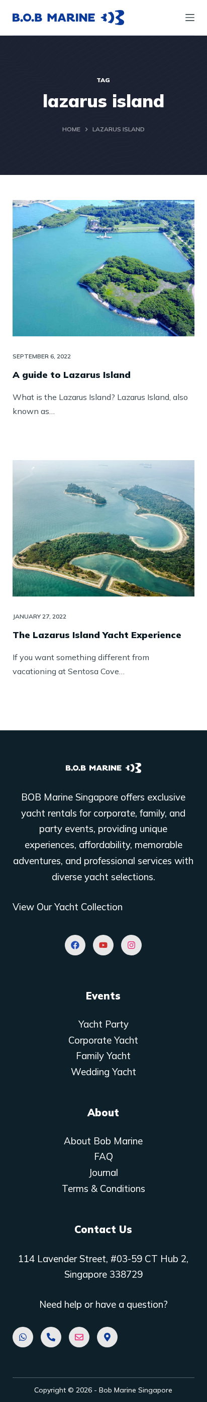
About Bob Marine (103, 1141)
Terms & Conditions (103, 1188)
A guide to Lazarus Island (72, 374)
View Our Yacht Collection (68, 907)
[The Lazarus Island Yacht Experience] (104, 528)
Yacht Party (103, 1024)
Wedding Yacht (103, 1072)
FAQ (103, 1156)
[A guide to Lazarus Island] (104, 268)
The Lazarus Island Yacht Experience (97, 635)
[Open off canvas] (189, 17)
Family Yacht (103, 1056)
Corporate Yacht (103, 1040)
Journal (103, 1172)
